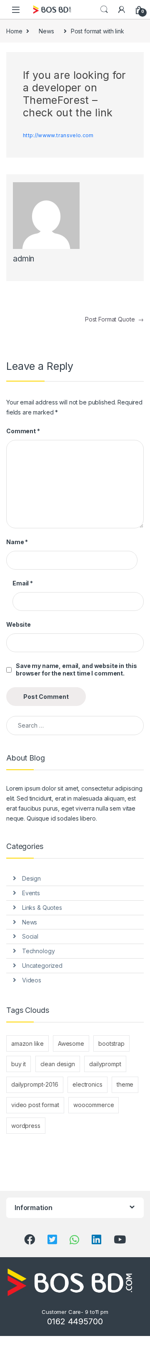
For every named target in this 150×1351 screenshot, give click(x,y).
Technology (38, 950)
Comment (23, 430)
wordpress (25, 1125)
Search (104, 9)
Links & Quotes (42, 907)
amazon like (27, 1043)
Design (31, 878)
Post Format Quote (114, 319)
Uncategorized (42, 965)
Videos (31, 980)
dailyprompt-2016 (34, 1084)
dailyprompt (105, 1063)
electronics (87, 1084)
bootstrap (111, 1043)
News (46, 31)
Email (22, 583)
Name (17, 541)
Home (14, 31)
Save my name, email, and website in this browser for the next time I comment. (76, 669)
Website (18, 624)
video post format (35, 1104)
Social (30, 936)
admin (23, 259)
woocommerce (93, 1104)
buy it (18, 1063)
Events (31, 892)
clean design (57, 1063)
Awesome (71, 1043)
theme (125, 1084)
